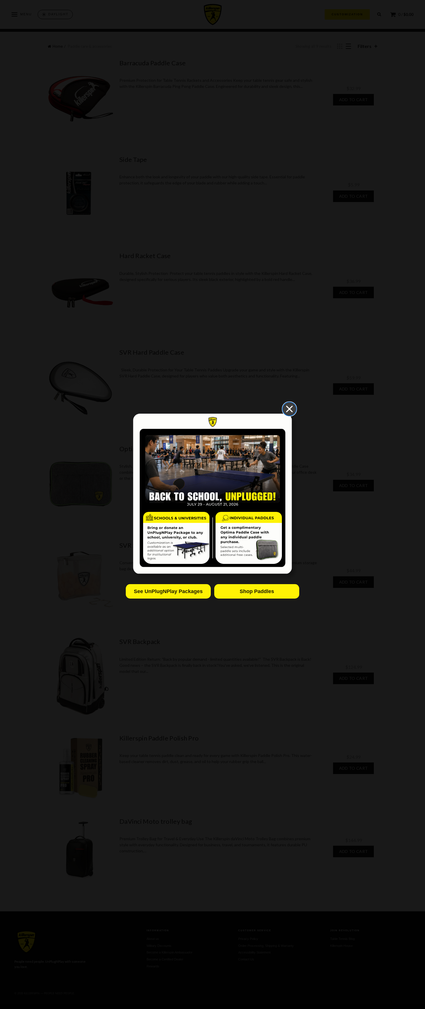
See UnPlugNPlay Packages (168, 591)
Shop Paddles (257, 591)
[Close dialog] (289, 409)
